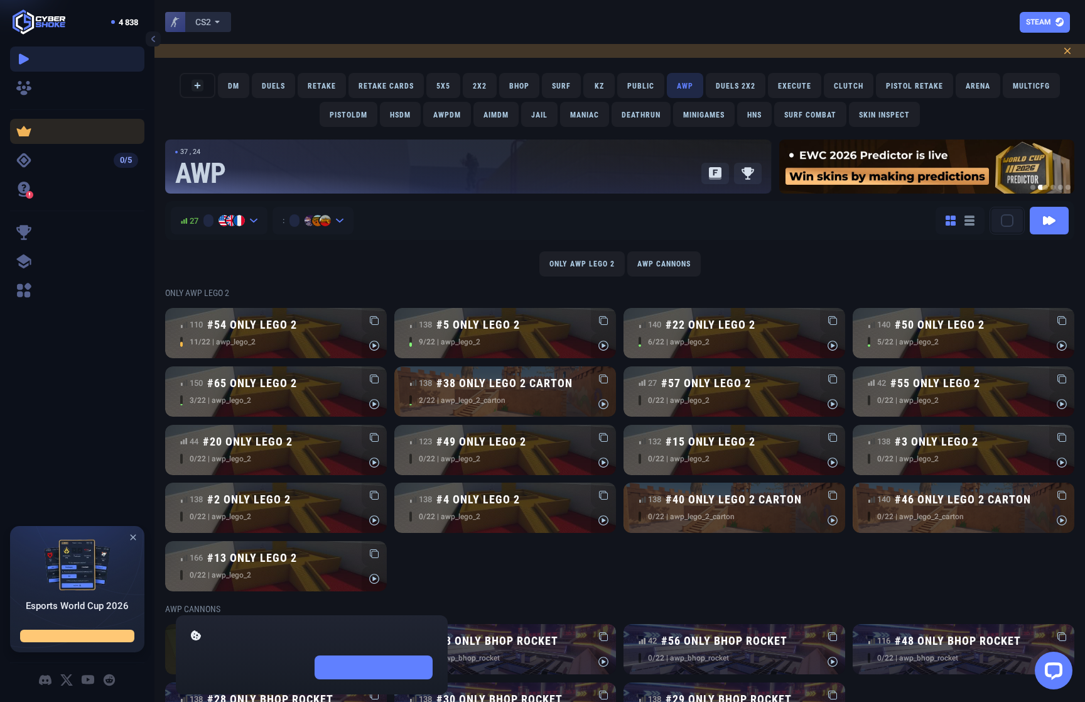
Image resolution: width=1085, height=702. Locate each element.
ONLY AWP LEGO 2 (582, 264)
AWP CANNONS (664, 264)
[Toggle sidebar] (153, 39)
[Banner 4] (1060, 187)
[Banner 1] (1032, 187)
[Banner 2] (1043, 187)
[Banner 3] (1052, 187)
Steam (1038, 22)
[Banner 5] (1068, 187)
